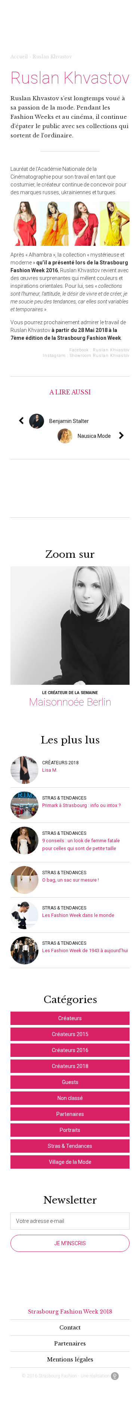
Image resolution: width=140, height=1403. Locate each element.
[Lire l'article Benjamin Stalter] (91, 421)
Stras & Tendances (64, 798)
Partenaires (70, 1114)
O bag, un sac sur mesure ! (70, 880)
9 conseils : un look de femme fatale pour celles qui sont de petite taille (81, 844)
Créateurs (70, 1018)
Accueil (19, 56)
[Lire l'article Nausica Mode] (127, 436)
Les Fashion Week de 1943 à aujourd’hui (85, 950)
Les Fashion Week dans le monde (78, 915)
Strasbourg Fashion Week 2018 (70, 1311)
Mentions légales (70, 1359)
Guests (70, 1082)
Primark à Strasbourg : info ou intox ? (81, 805)
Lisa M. (49, 770)
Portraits (70, 1130)
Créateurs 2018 (60, 762)
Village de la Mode (70, 1162)
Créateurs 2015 (70, 1034)
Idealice (115, 1376)
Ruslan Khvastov (111, 350)
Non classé (70, 1098)
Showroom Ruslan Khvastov (100, 355)
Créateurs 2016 (70, 1050)
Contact (70, 1327)
